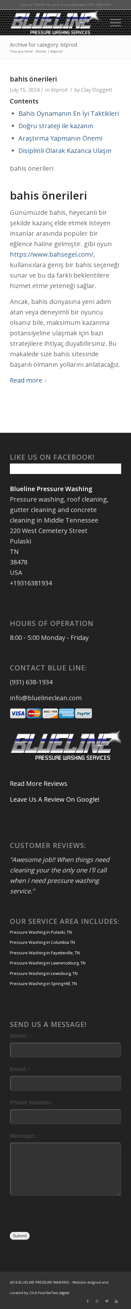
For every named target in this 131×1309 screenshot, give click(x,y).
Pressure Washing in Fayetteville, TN (45, 953)
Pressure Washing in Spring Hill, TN (43, 983)
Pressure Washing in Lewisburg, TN (44, 973)
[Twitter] (107, 1301)
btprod (59, 89)
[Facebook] (88, 1301)
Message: (24, 1135)
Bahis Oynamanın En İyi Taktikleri (68, 113)
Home (41, 51)
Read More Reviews (38, 783)
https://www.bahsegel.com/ (51, 254)
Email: (20, 1069)
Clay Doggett (96, 89)
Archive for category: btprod (43, 44)
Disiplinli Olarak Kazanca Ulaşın (65, 150)
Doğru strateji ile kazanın (55, 126)
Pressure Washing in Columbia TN (42, 942)
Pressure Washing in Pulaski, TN (41, 932)
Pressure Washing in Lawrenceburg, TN (48, 963)
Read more (26, 380)
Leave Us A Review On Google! (55, 799)
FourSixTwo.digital (53, 1292)
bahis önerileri (33, 79)
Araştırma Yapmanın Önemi (60, 138)
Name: (20, 1035)
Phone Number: (31, 1102)
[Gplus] (97, 1301)
